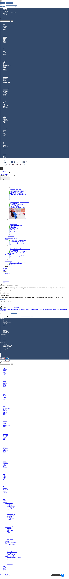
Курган (4, 71)
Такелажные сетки (20, 252)
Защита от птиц (19, 263)
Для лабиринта (18, 199)
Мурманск (4, 80)
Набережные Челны (6, 82)
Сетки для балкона (20, 242)
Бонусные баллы (56, 309)
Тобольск (4, 133)
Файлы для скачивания (41, 309)
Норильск (4, 94)
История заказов (34, 309)
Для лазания (7, 237)
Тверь (4, 132)
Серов (4, 121)
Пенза (4, 104)
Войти (4, 282)
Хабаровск (5, 145)
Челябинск (5, 148)
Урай (3, 142)
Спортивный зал (19, 192)
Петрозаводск (5, 107)
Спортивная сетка (8, 221)
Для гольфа (16, 203)
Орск (3, 102)
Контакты (4, 571)
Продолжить (3, 6)
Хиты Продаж (5, 349)
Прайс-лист (5, 567)
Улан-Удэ (4, 139)
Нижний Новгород (6, 88)
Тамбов (4, 131)
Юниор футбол (18, 231)
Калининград (5, 57)
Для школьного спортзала (24, 202)
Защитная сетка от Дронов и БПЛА (11, 220)
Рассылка (4, 340)
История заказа (5, 337)
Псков (4, 109)
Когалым (4, 64)
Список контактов (23, 309)
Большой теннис (19, 225)
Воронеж (4, 43)
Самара (4, 116)
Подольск (4, 108)
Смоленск (4, 122)
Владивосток (5, 36)
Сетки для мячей (19, 233)
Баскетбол (16, 228)
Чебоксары (5, 149)
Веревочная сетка (20, 204)
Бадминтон (16, 235)
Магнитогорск (5, 77)
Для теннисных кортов (23, 196)
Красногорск (5, 67)
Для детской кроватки (22, 240)
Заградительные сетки (9, 186)
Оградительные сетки (22, 190)
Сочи (4, 123)
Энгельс (4, 154)
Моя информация (16, 309)
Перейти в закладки (9, 2)
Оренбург (4, 101)
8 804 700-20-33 (4, 171)
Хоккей (14, 227)
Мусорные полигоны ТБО (25, 249)
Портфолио (5, 268)
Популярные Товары (6, 348)
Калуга (4, 58)
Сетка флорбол (18, 232)
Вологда (4, 42)
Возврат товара (5, 331)
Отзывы (4, 269)
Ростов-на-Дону (5, 111)
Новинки (4, 350)
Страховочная (17, 258)
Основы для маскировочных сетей (11, 238)
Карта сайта (5, 330)
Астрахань (4, 27)
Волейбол (15, 224)
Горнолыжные (28, 218)
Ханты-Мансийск (6, 146)
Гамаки (14, 230)
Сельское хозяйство (8, 261)
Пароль (1, 307)
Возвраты (61, 309)
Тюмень (4, 137)
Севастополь (5, 119)
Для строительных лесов (23, 256)
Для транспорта (19, 248)
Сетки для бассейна (21, 243)
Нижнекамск (5, 86)
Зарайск (4, 48)
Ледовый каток (18, 201)
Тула (3, 136)
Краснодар (5, 69)
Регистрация (4, 309)
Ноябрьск (4, 95)
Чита (3, 151)
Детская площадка (20, 195)
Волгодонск (5, 40)
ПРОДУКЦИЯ (6, 185)
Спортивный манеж (21, 207)
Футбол (14, 226)
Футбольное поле (20, 193)
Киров (4, 63)
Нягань (4, 96)
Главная (4, 183)
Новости (4, 570)
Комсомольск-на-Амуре (7, 65)
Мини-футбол (17, 223)
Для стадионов (18, 189)
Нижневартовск (5, 85)
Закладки (28, 309)
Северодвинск (5, 120)
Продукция (5, 502)
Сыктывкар (5, 127)
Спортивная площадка (22, 197)
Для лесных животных (22, 262)
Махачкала (5, 78)
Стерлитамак (5, 125)
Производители (5, 344)
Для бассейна (17, 205)
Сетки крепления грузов (23, 251)
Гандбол (14, 229)
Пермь (4, 106)
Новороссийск (5, 91)
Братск (4, 31)
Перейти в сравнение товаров (11, 6)
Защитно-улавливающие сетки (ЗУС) (30, 255)
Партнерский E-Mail (4, 306)
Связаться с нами (6, 332)
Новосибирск (5, 92)
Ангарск (4, 25)
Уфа (3, 143)
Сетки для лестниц (20, 241)
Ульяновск (4, 141)
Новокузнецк (5, 90)
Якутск (4, 156)
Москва (4, 79)
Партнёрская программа (7, 346)
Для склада (16, 250)
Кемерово (4, 61)
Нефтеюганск (5, 84)
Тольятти (4, 134)
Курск (4, 72)
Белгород (4, 30)
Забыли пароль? (16, 307)
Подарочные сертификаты (7, 345)
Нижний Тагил (5, 89)
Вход (1, 309)
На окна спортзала (20, 191)
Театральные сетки (20, 198)
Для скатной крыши (21, 257)
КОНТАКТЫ (7, 275)
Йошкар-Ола (5, 54)
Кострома (4, 66)
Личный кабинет (6, 336)
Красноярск (5, 70)
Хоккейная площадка (22, 194)
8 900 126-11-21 (3, 575)
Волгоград (4, 39)
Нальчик (4, 83)
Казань (4, 56)
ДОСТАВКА (7, 278)
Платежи (65, 309)
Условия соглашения (8, 276)
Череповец (5, 150)
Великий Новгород (6, 34)
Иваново (4, 50)
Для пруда (16, 244)
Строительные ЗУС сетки (9, 254)
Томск (4, 135)
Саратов (4, 118)
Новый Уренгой (6, 93)
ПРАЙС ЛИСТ (7, 273)
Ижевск (4, 51)
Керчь (4, 62)
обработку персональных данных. (27, 316)
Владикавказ (5, 37)
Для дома (6, 239)
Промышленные (8, 246)
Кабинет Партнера (6, 281)
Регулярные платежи (49, 309)
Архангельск (5, 26)
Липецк (4, 74)
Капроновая (17, 206)
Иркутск (4, 52)
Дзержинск (5, 45)
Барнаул (4, 29)
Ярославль (4, 157)
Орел (3, 99)
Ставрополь (5, 124)
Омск (4, 98)
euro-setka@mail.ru (4, 174)
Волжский (4, 41)
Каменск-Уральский (6, 59)
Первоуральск (5, 105)
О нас (6, 272)
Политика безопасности (9, 274)
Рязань (4, 113)
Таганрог (4, 130)
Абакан (4, 24)
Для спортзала (18, 188)
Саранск (4, 117)
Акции (4, 270)
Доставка (4, 568)
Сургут (4, 126)
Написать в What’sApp (4, 574)
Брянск (4, 32)
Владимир (4, 38)
